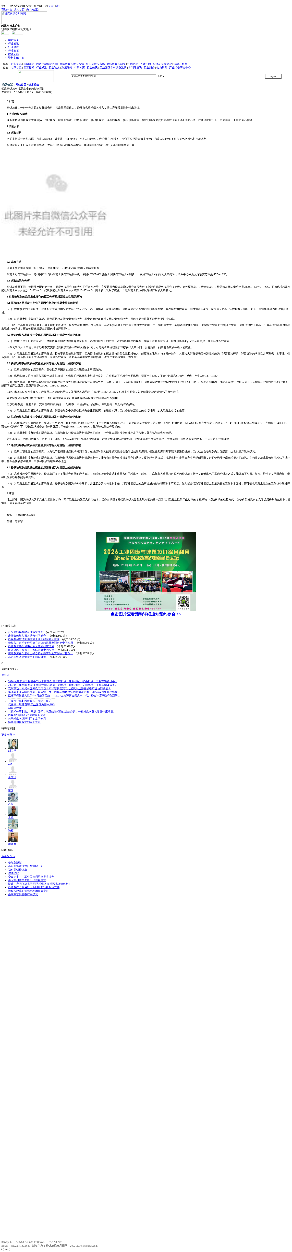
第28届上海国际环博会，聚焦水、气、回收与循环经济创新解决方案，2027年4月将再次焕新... (64, 692)
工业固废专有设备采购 (113, 67)
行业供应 (13, 47)
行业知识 (92, 67)
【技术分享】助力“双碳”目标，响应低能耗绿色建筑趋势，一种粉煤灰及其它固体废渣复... (61, 711)
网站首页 (13, 40)
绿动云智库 (180, 64)
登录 (51, 6)
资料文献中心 (16, 57)
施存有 (12, 843)
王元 (11, 790)
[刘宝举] (13, 748)
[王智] (13, 814)
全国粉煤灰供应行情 (72, 64)
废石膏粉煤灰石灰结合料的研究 (27, 635)
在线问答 (13, 54)
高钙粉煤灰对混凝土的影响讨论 (27, 656)
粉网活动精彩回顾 (47, 64)
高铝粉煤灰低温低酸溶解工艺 (25, 866)
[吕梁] (13, 801)
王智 (11, 817)
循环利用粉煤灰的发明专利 (24, 722)
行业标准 (41, 67)
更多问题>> (8, 856)
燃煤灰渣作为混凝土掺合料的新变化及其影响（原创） (40, 653)
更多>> (5, 675)
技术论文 (34, 84)
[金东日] (13, 774)
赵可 (11, 764)
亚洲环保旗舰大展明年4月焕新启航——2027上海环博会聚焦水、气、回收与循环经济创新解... (64, 695)
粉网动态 (28, 64)
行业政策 (13, 50)
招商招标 (132, 64)
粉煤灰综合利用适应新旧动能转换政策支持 (33, 887)
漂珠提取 (13, 873)
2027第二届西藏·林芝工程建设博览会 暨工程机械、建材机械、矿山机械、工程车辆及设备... (62, 684)
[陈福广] (13, 828)
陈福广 (12, 830)
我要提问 (28, 67)
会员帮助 (161, 67)
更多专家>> (8, 734)
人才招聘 (145, 64)
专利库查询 (135, 67)
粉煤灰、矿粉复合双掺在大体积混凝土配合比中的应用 (40, 642)
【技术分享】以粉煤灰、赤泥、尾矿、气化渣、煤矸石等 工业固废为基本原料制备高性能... (31, 704)
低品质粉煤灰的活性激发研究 (25, 632)
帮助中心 (6, 9)
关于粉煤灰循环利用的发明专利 (27, 718)
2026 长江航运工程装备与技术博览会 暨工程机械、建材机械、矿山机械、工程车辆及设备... (62, 681)
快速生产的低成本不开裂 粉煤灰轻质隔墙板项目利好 (39, 883)
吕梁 (11, 803)
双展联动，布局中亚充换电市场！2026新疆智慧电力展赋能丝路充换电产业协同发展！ (59, 688)
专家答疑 (16, 67)
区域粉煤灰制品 (116, 64)
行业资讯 (13, 43)
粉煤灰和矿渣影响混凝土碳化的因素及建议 (33, 639)
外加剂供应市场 (95, 64)
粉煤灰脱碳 (15, 862)
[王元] (13, 788)
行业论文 (54, 67)
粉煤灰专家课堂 (162, 64)
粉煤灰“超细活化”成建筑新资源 (27, 715)
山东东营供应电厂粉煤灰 (23, 894)
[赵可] (13, 761)
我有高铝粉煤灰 (17, 869)
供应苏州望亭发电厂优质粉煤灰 (27, 880)
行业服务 (149, 67)
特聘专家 (79, 67)
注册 (58, 6)
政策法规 (67, 67)
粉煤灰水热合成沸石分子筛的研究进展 (31, 646)
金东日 (12, 777)
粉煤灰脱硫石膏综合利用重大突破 (28, 890)
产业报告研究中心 (180, 67)
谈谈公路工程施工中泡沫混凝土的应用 (31, 649)
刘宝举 (12, 750)
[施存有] (13, 841)
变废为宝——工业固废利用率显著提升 (31, 876)
